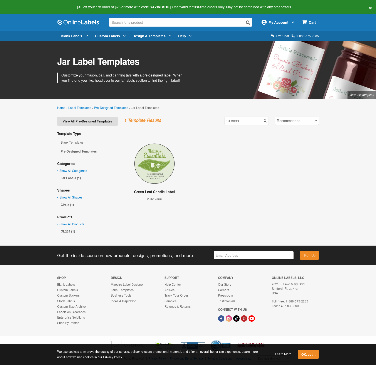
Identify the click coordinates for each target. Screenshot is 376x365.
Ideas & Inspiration (123, 301)
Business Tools (121, 295)
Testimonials (226, 301)
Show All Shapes (70, 197)
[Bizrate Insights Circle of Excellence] (229, 340)
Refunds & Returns (177, 306)
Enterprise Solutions (71, 317)
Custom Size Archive (71, 306)
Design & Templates (149, 35)
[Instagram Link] (229, 318)
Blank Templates (72, 142)
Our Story (224, 284)
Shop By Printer (68, 323)
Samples (170, 301)
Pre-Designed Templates (111, 107)
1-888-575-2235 (307, 36)
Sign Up (310, 255)
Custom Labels (107, 35)
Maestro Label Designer (127, 284)
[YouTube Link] (251, 318)
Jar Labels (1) (71, 178)
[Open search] (248, 23)
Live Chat (282, 35)
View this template (361, 94)
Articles (169, 290)
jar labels (128, 80)
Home (61, 107)
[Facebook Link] (221, 318)
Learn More (283, 354)
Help (182, 35)
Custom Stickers (68, 295)
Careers (223, 290)
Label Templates (79, 107)
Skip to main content (16, 4)
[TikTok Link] (236, 318)
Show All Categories (73, 170)
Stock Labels (66, 301)
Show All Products (71, 224)
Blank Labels (71, 35)
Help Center (172, 284)
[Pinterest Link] (244, 318)
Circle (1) (67, 204)
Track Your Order (176, 295)
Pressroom (225, 295)
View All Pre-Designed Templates (87, 121)
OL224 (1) (68, 231)
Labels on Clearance (71, 312)
